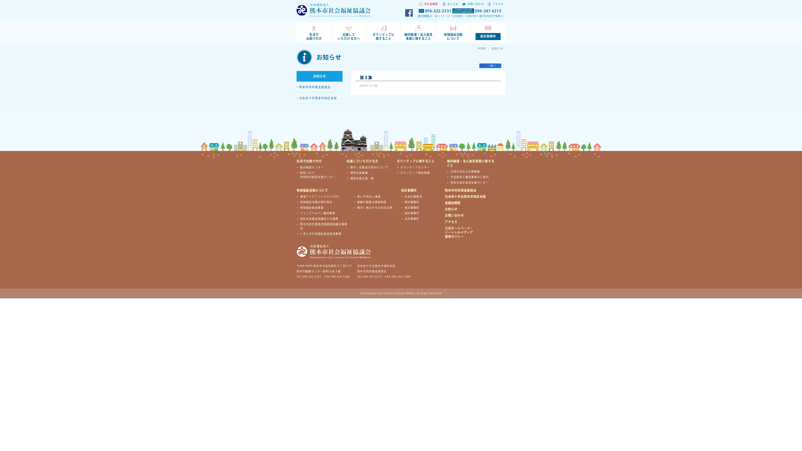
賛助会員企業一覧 (362, 178)
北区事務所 (412, 219)
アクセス (498, 4)
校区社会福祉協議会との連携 (319, 219)
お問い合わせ (475, 4)
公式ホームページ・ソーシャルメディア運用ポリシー (459, 232)
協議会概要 (453, 203)
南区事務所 (412, 213)
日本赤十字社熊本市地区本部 (465, 197)
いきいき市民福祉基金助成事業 (320, 234)
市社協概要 (431, 4)
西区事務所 (412, 208)
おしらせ (452, 4)
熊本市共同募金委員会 (315, 87)
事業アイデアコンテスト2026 (319, 197)
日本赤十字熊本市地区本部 (318, 98)
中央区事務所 (413, 197)
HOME (482, 49)
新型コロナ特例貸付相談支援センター (317, 175)
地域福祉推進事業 (312, 208)
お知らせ (497, 49)
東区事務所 (412, 202)
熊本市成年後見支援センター (469, 183)
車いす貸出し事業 (369, 197)
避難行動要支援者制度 (372, 202)
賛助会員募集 (359, 173)
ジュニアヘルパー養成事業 (317, 213)
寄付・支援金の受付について (369, 167)
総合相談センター (312, 167)
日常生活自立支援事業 (465, 172)
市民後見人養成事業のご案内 (469, 177)
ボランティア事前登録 (415, 173)
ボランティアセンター (415, 167)
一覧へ (492, 66)
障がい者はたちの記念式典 (374, 208)
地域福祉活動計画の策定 (316, 202)
